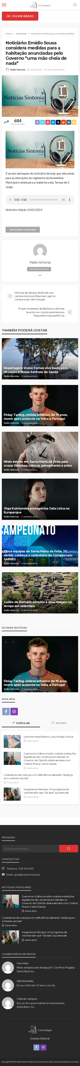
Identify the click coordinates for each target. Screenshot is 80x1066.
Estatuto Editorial (40, 1038)
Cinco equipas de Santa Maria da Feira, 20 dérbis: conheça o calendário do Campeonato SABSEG (38, 555)
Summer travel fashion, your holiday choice (48, 736)
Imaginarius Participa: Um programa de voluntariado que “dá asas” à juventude (46, 791)
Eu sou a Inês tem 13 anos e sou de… (36, 985)
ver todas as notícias (39, 269)
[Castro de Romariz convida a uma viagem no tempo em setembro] (40, 592)
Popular (23, 723)
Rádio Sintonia (17, 69)
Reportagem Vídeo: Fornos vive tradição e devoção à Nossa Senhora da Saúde (35, 370)
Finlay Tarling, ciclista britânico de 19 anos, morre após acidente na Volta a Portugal (36, 417)
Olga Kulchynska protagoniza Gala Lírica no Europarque (37, 510)
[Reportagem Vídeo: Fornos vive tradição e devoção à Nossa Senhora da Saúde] (40, 358)
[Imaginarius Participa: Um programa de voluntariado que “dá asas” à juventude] (12, 794)
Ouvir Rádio (23, 16)
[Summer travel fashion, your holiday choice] (12, 741)
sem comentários (56, 69)
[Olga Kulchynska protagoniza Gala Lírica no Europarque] (40, 499)
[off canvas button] (4, 5)
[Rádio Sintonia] (40, 1029)
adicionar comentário (23, 229)
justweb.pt (74, 1062)
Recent (61, 723)
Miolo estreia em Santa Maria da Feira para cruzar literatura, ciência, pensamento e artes (38, 463)
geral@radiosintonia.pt (27, 874)
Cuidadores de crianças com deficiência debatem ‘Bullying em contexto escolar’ (38, 776)
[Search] (75, 5)
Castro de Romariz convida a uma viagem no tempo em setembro (38, 604)
